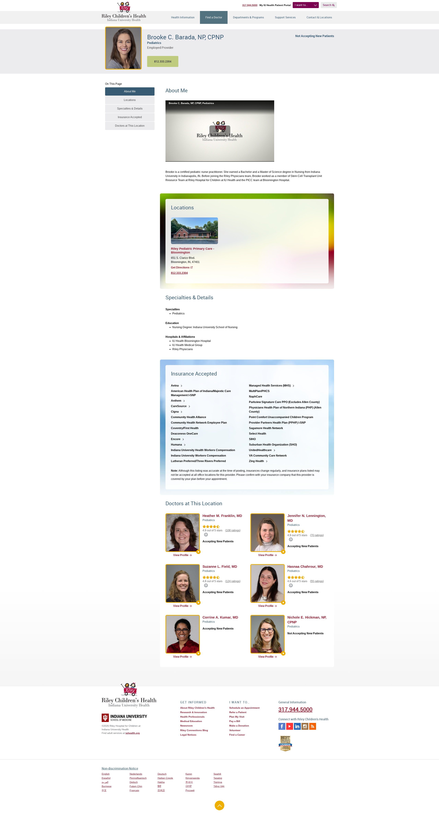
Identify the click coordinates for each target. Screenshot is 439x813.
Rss (312, 726)
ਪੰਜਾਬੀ (189, 786)
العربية (105, 782)
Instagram (304, 726)
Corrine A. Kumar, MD (220, 617)
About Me (130, 91)
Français (134, 790)
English (106, 773)
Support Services (285, 17)
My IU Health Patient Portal (275, 5)
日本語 (161, 790)
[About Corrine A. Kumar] (198, 653)
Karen (189, 773)
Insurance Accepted (130, 117)
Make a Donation (239, 725)
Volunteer (234, 730)
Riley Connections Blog (194, 730)
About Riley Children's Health (197, 707)
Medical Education (191, 721)
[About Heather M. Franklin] (198, 552)
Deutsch (162, 773)
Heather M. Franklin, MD (222, 516)
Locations (130, 100)
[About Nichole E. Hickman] (283, 653)
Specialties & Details (130, 108)
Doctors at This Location (130, 125)
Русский (190, 790)
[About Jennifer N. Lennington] (283, 552)
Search (327, 5)
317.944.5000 (249, 5)
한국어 (189, 782)
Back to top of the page (219, 805)
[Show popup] (206, 535)
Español (106, 778)
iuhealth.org (133, 733)
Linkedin (297, 726)
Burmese (106, 786)
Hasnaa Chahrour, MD (305, 566)
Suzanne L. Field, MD (220, 566)
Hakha (161, 782)
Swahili (217, 773)
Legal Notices (188, 734)
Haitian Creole (165, 778)
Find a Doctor (213, 17)
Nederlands (136, 773)
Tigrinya (217, 782)
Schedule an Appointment (244, 707)
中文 (104, 790)
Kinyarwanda (193, 778)
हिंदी (159, 786)
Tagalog (217, 778)
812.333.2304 (179, 273)
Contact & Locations (319, 17)
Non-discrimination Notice (120, 768)
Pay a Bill (234, 721)
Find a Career (237, 734)
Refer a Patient (237, 712)
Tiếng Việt (218, 786)
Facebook (281, 726)
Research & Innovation (193, 712)
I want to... (301, 5)
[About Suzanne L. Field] (198, 602)
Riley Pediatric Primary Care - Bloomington (192, 250)
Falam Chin (136, 786)
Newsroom (186, 725)
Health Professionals (192, 716)
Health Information (182, 17)
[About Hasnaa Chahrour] (283, 602)
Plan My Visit (236, 716)
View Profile (180, 555)
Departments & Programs (248, 17)
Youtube (289, 726)
